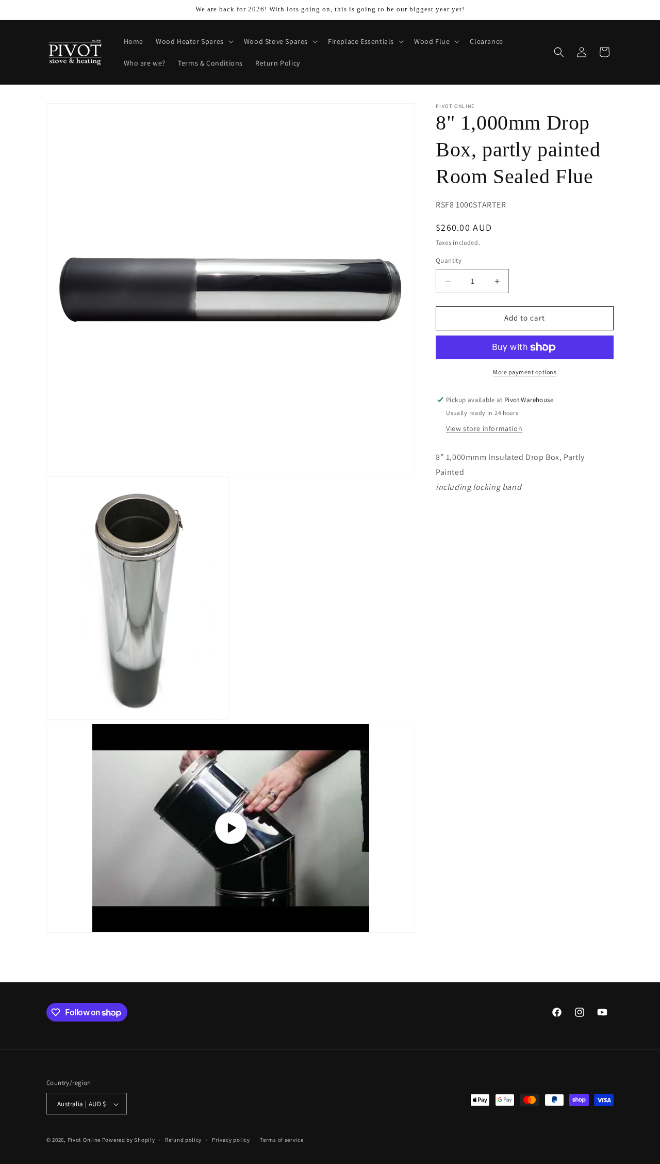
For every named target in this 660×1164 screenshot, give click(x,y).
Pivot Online (84, 1140)
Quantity (448, 261)
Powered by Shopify (128, 1140)
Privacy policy (231, 1139)
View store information (484, 429)
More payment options (524, 372)
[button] (194, 41)
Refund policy (183, 1139)
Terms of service (281, 1139)
